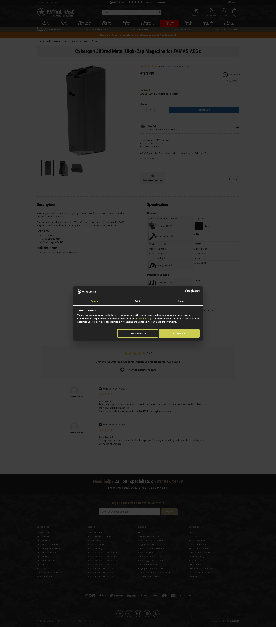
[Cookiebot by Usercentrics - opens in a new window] (187, 291)
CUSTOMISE (136, 333)
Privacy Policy (143, 318)
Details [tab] (138, 301)
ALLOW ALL (179, 333)
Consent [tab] (95, 301)
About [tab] (181, 301)
